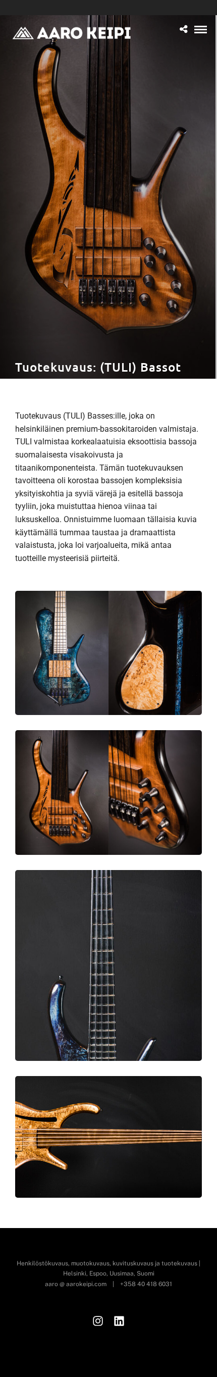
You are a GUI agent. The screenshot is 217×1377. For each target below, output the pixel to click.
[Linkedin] (119, 1321)
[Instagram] (97, 1321)
